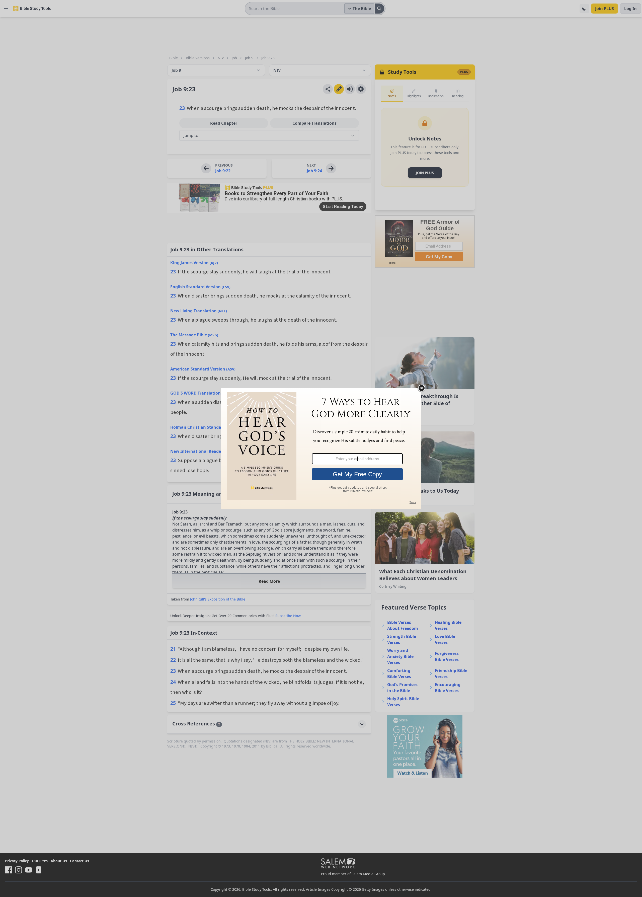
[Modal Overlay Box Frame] (321, 448)
